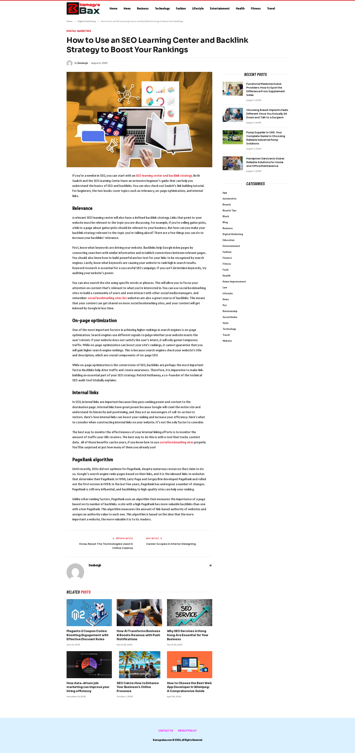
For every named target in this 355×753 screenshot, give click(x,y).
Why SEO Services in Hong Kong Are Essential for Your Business (188, 635)
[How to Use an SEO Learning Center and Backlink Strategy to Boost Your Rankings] (139, 119)
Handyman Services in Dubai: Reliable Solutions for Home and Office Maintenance (265, 162)
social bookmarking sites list (107, 298)
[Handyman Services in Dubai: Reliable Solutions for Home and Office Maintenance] (233, 163)
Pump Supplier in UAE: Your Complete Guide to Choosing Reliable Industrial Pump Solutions (265, 138)
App (225, 192)
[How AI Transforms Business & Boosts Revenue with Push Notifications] (139, 612)
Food (225, 269)
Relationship (230, 311)
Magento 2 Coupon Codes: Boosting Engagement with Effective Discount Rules (88, 635)
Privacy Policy (187, 730)
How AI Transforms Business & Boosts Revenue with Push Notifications (138, 635)
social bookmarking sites (177, 442)
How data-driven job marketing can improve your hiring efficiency (88, 687)
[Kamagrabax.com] (83, 8)
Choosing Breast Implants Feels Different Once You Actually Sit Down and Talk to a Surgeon (267, 113)
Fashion (181, 8)
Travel (271, 8)
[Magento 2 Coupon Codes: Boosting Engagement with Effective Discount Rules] (89, 612)
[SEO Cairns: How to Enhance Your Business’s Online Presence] (139, 664)
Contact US (165, 730)
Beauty (227, 204)
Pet (225, 305)
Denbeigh (82, 63)
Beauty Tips (229, 210)
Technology (162, 8)
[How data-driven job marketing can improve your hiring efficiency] (89, 664)
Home (113, 8)
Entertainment (220, 8)
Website (227, 340)
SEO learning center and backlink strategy (164, 176)
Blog (225, 222)
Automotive (229, 198)
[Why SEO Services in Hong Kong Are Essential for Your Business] (189, 612)
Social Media (230, 317)
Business (143, 8)
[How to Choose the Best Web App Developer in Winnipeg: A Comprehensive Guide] (189, 664)
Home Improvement (234, 281)
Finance (227, 257)
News (127, 8)
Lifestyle (198, 8)
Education (228, 240)
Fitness (256, 8)
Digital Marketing (79, 31)
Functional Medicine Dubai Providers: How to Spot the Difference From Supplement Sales (265, 89)
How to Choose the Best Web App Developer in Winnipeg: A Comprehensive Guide (189, 687)
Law (225, 287)
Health (240, 8)
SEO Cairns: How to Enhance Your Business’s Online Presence (138, 687)
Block (226, 216)
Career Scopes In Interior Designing (171, 544)
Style (226, 323)
